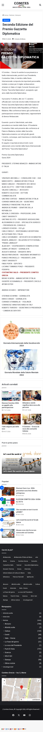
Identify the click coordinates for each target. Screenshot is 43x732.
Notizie (11, 15)
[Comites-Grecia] (21, 5)
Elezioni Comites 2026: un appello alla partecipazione (10, 405)
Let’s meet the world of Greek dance (19, 471)
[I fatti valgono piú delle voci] (11, 419)
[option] (21, 461)
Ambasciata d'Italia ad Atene (23, 557)
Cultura (37, 584)
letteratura (6, 577)
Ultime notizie (15, 600)
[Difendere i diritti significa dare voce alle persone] (31, 395)
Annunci (18, 15)
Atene (5, 561)
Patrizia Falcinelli (18, 577)
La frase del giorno (9, 592)
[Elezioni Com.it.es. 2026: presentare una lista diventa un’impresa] (8, 491)
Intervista (28, 569)
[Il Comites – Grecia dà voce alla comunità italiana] (31, 419)
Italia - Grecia (23, 588)
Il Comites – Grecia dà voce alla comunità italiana (30, 429)
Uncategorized (27, 600)
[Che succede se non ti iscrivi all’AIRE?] (8, 512)
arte (36, 557)
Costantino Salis (8, 565)
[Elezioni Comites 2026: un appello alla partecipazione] (11, 395)
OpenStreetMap (27, 699)
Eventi (5, 588)
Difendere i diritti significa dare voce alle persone (31, 405)
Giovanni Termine (8, 569)
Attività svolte (15, 584)
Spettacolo (30, 577)
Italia (29, 573)
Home (6, 15)
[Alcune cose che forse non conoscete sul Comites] (8, 533)
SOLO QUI (34, 596)
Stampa (5, 600)
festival (19, 565)
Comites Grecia (23, 561)
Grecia (19, 569)
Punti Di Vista (15, 596)
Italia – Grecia (10, 638)
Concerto (34, 561)
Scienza (25, 596)
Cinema (12, 561)
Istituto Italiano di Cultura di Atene (14, 573)
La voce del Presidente (25, 592)
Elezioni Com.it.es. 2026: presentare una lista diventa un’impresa (26, 490)
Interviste (13, 588)
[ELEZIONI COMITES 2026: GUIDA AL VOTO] (8, 502)
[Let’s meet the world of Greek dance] (8, 523)
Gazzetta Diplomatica (31, 565)
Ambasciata (7, 557)
